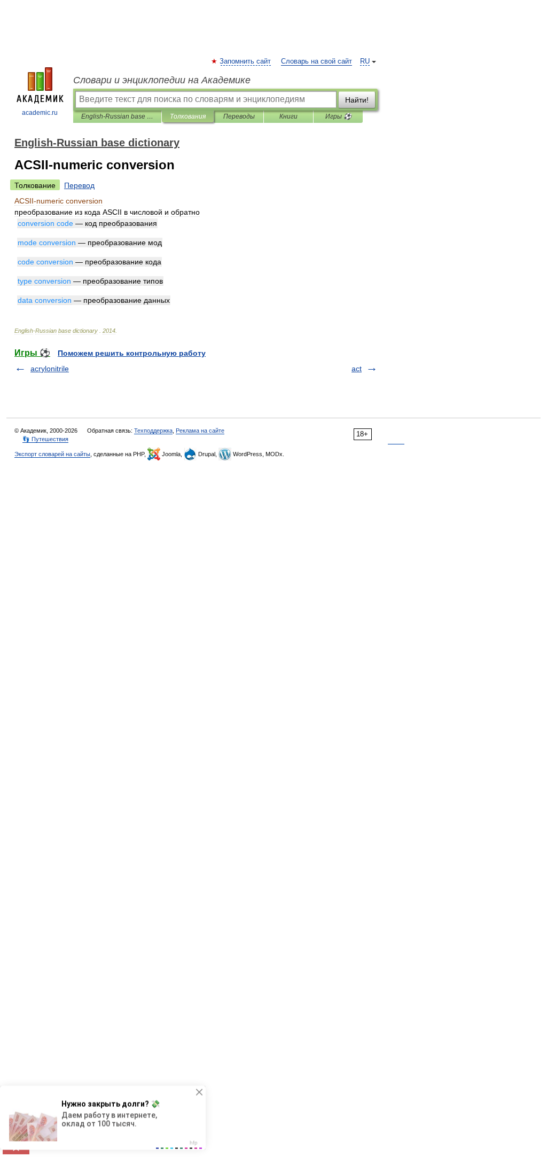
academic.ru (40, 112)
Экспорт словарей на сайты (52, 454)
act (356, 368)
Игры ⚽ (338, 116)
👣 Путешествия (45, 439)
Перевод (79, 185)
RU (365, 61)
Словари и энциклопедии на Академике (162, 80)
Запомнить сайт (246, 61)
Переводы (239, 116)
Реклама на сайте (200, 430)
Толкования (188, 116)
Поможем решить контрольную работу (132, 353)
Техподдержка (153, 430)
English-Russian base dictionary (117, 116)
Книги (288, 116)
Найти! (357, 100)
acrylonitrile (49, 368)
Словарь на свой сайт (316, 61)
